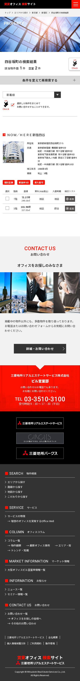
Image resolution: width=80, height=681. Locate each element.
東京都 (35, 12)
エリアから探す (21, 12)
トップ (7, 12)
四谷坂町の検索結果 (60, 12)
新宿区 (44, 12)
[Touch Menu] (75, 4)
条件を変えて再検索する (40, 80)
